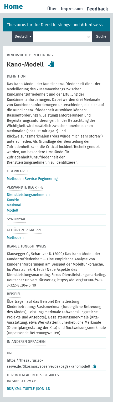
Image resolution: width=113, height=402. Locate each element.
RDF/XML (14, 389)
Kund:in (13, 200)
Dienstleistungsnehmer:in (28, 194)
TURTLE (29, 389)
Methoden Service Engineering (32, 179)
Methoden (15, 237)
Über (52, 8)
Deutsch (22, 36)
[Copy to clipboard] (51, 64)
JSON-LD (43, 389)
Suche (101, 36)
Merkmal (14, 205)
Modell (12, 210)
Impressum (72, 8)
